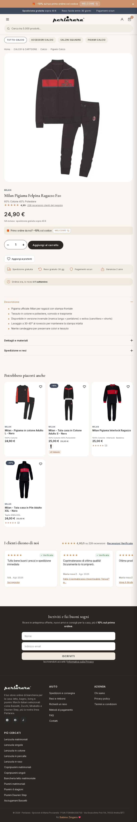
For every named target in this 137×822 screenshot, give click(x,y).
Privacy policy (102, 698)
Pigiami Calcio (97, 40)
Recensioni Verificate (120, 543)
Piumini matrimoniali (14, 783)
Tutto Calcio (15, 40)
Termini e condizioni (105, 704)
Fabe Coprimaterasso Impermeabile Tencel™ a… (86, 581)
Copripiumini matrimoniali (17, 767)
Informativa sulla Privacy (80, 661)
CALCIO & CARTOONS (25, 49)
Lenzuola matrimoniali (16, 739)
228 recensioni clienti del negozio (45, 205)
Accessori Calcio (42, 40)
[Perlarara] (68, 19)
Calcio (43, 49)
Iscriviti (68, 656)
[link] (51, 446)
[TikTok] (23, 720)
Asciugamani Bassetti (15, 800)
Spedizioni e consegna (62, 693)
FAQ (51, 715)
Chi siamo (99, 693)
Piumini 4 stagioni (13, 789)
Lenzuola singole (13, 744)
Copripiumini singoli (14, 772)
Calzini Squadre (70, 40)
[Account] (122, 19)
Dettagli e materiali (16, 340)
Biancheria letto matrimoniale (20, 778)
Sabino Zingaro (68, 817)
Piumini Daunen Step (15, 795)
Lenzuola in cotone (14, 750)
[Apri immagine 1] (68, 117)
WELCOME (88, 3)
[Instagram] (7, 720)
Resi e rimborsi (57, 698)
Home (7, 49)
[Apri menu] (7, 19)
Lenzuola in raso (13, 761)
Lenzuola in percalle (15, 756)
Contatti (53, 720)
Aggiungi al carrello (46, 245)
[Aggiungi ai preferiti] (41, 387)
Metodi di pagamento (61, 709)
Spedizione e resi (15, 350)
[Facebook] (15, 720)
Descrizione (11, 301)
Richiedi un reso (58, 704)
